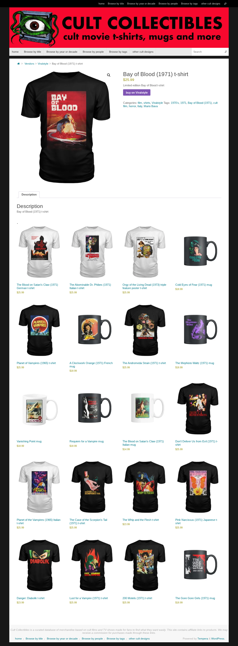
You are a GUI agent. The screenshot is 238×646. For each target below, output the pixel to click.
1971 (183, 102)
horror (132, 106)
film (140, 102)
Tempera (202, 638)
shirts (147, 102)
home (101, 3)
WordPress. (218, 638)
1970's (175, 102)
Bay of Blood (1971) (200, 102)
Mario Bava (151, 106)
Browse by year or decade (141, 3)
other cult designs (210, 3)
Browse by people (168, 3)
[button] (108, 75)
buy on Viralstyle (137, 92)
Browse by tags (189, 3)
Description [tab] (29, 194)
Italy (139, 106)
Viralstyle (43, 63)
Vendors (29, 63)
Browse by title (116, 3)
